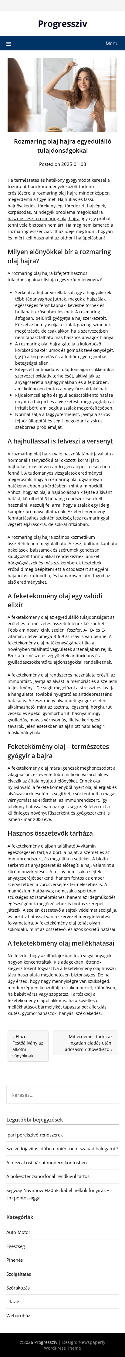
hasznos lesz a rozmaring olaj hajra (43, 218)
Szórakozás (18, 1288)
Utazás (13, 1301)
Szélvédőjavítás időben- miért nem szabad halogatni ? (62, 1148)
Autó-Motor (18, 1232)
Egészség (15, 1246)
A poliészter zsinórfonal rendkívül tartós (48, 1176)
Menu (112, 43)
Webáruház (18, 1315)
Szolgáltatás (18, 1274)
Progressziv (62, 23)
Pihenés (14, 1260)
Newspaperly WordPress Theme (74, 1345)
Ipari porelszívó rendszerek (34, 1135)
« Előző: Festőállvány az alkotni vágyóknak (27, 1046)
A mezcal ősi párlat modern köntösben (46, 1162)
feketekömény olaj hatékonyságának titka (49, 643)
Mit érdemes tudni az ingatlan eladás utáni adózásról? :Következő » (89, 1043)
